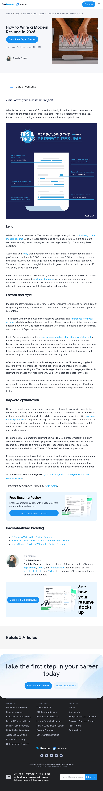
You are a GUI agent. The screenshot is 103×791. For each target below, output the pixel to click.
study (25, 253)
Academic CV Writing (16, 735)
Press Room (75, 725)
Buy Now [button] (89, 4)
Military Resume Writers (17, 725)
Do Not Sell (70, 764)
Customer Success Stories (82, 721)
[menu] (99, 4)
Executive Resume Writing (18, 716)
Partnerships (75, 730)
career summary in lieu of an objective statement (65, 337)
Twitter (51, 571)
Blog (17, 14)
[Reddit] (61, 755)
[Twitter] (46, 755)
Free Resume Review (38, 685)
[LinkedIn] (51, 755)
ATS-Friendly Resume (46, 712)
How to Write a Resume (47, 716)
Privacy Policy (50, 764)
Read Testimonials (66, 685)
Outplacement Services (17, 744)
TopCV (40, 567)
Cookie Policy (60, 764)
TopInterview (57, 567)
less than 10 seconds (43, 278)
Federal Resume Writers (18, 721)
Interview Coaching (15, 739)
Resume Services (14, 712)
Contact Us (74, 712)
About (72, 707)
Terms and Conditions (36, 764)
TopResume (30, 567)
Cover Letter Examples (47, 735)
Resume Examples (45, 730)
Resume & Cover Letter (33, 14)
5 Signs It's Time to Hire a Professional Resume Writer (40, 540)
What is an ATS (43, 707)
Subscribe (90, 777)
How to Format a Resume (48, 721)
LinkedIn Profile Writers (17, 730)
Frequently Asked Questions (83, 716)
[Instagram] (56, 755)
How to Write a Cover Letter (50, 725)
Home (9, 14)
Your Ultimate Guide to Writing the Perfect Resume (39, 544)
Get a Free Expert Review (22, 39)
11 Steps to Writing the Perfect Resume (32, 537)
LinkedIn (37, 571)
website (28, 571)
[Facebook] (41, 755)
